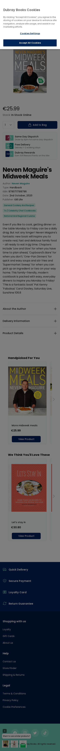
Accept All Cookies (30, 42)
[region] (30, 24)
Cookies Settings (30, 33)
